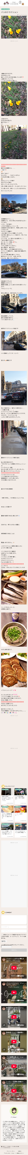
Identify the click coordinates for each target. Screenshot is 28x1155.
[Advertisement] (14, 56)
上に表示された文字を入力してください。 (13, 945)
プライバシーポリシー (11, 1151)
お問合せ (19, 1151)
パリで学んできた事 (5, 9)
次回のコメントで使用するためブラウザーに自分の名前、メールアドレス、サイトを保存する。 (14, 936)
